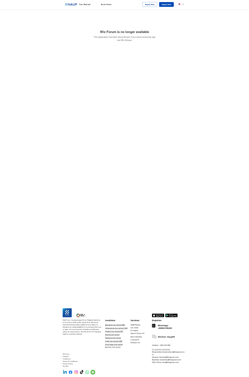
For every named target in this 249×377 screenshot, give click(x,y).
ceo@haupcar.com (170, 362)
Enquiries (156, 320)
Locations (110, 320)
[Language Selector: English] (181, 4)
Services (135, 320)
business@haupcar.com (170, 359)
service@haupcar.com (169, 357)
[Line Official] (93, 372)
